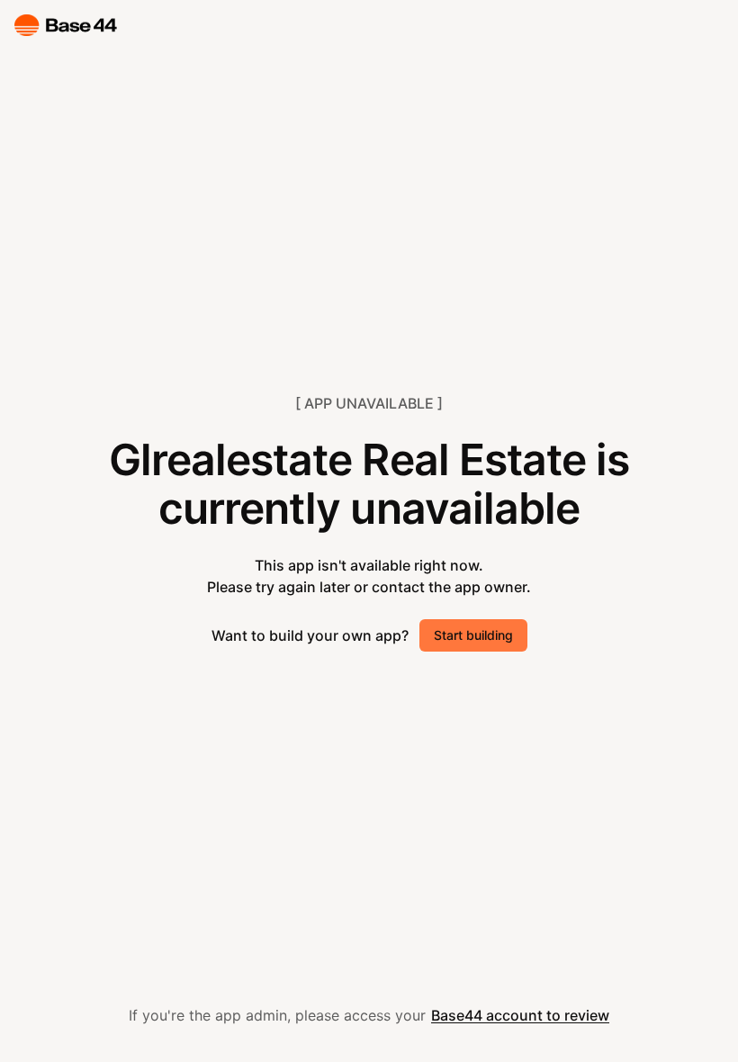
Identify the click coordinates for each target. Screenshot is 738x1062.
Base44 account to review (520, 1015)
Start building (473, 635)
